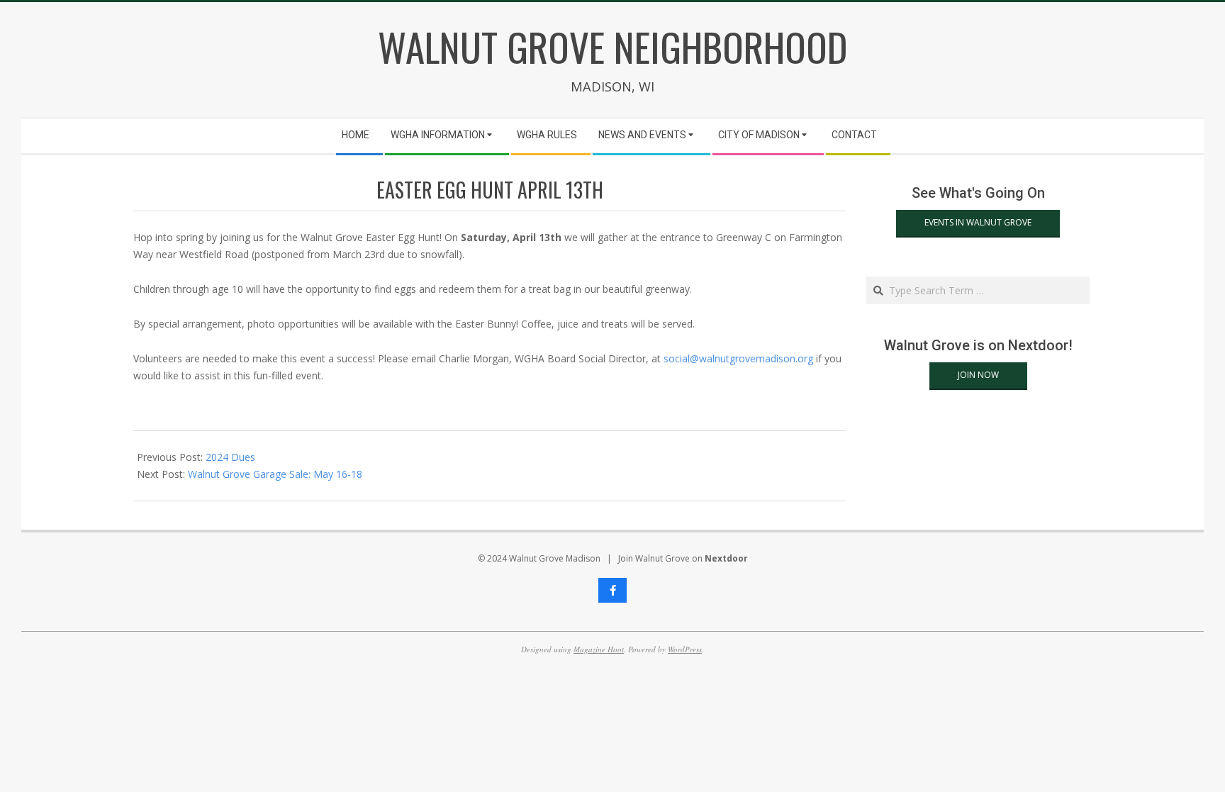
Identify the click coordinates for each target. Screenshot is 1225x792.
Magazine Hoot (599, 649)
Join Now (978, 375)
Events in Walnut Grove (977, 222)
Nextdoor (726, 558)
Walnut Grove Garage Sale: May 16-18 (275, 474)
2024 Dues (230, 457)
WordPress (685, 649)
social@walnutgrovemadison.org (738, 358)
